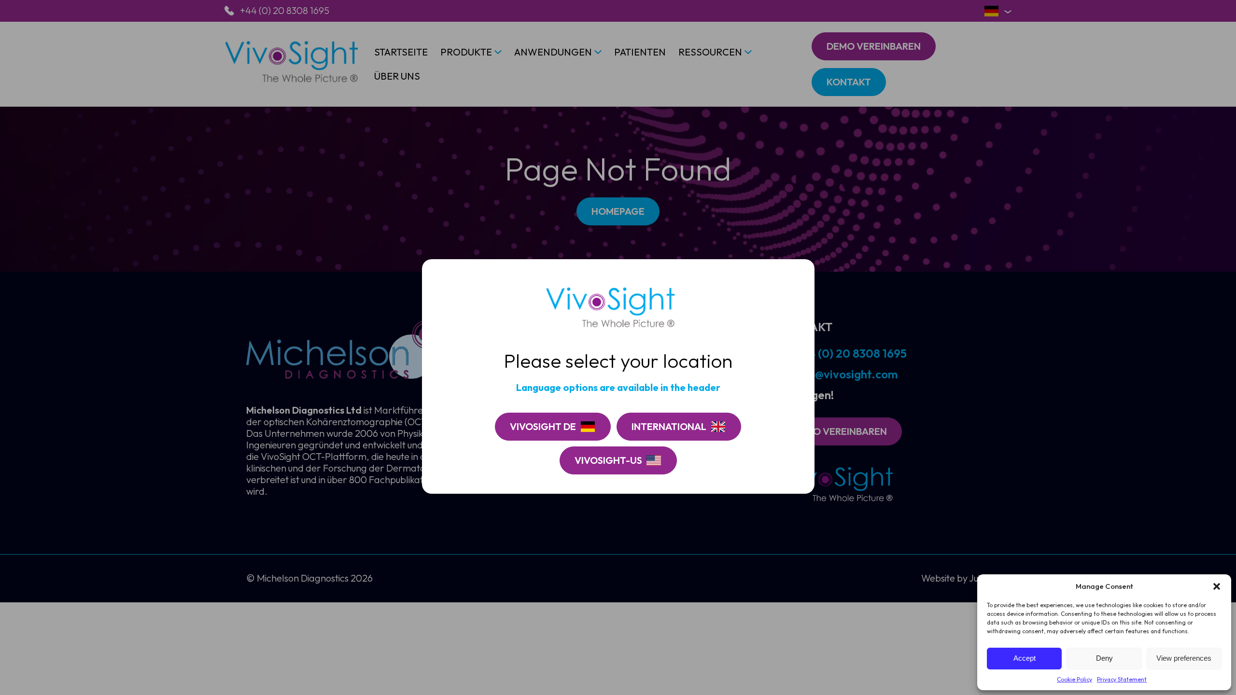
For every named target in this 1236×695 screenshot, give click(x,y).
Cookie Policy (1074, 679)
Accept (1024, 658)
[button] (1217, 586)
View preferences (1183, 658)
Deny (1104, 658)
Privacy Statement (1122, 679)
